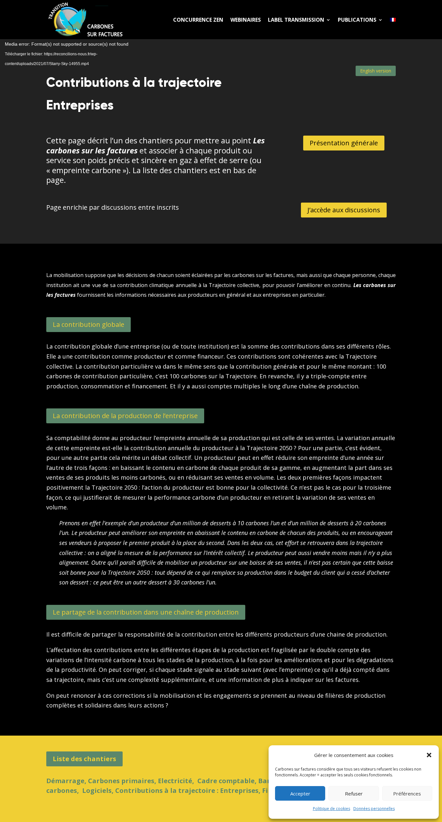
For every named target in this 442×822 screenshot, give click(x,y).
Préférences (407, 793)
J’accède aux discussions (343, 210)
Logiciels (97, 790)
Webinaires (245, 19)
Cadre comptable (226, 780)
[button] (429, 755)
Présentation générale (344, 143)
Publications (357, 19)
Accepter (300, 793)
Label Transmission (296, 19)
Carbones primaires (121, 780)
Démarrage (65, 780)
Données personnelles (374, 808)
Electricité (175, 780)
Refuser (354, 793)
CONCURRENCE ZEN (198, 19)
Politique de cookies (331, 808)
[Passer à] (393, 19)
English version (375, 71)
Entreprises (239, 790)
